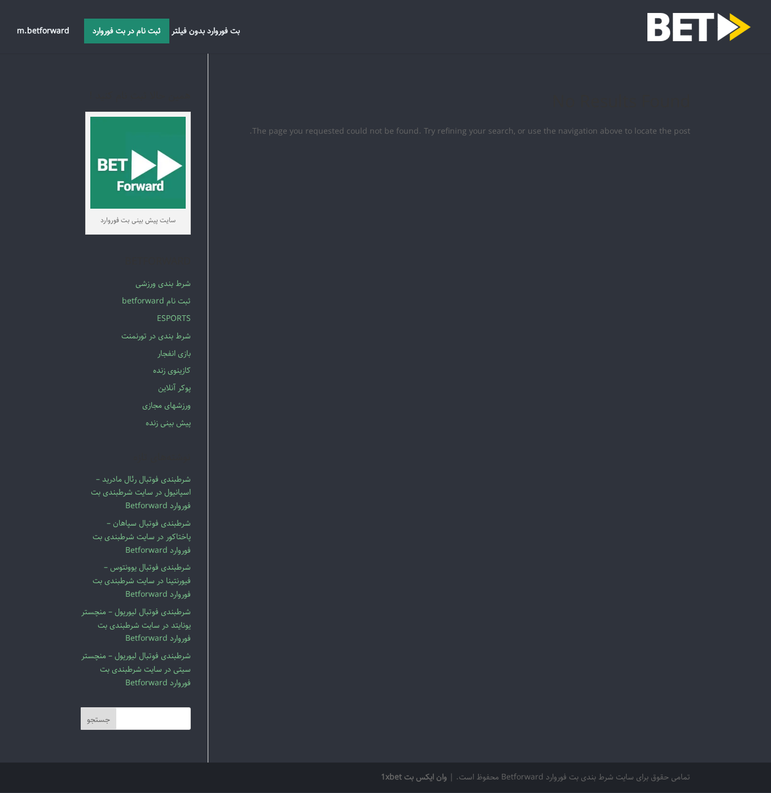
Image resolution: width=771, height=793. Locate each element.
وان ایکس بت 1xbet (414, 777)
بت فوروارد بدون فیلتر (206, 32)
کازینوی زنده (172, 370)
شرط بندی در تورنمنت (156, 336)
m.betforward (43, 32)
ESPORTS (174, 318)
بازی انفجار (174, 353)
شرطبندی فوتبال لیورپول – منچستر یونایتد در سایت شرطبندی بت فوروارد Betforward (136, 625)
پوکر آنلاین (174, 388)
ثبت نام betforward (156, 301)
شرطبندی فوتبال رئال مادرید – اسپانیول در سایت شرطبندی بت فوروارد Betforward (141, 493)
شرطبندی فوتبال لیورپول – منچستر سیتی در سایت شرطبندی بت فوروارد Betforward (136, 669)
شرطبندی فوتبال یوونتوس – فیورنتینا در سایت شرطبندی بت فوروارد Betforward (142, 581)
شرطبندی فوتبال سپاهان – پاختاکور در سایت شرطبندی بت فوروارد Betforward (142, 537)
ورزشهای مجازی (166, 405)
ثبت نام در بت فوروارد (127, 31)
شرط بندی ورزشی (163, 283)
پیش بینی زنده (168, 423)
